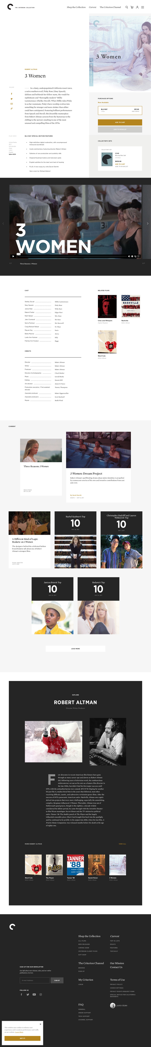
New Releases (84, 944)
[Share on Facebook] (11, 94)
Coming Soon (83, 948)
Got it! (22, 1038)
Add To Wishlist (120, 129)
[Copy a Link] (11, 109)
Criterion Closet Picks (87, 951)
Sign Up (81, 971)
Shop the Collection (76, 7)
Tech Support (84, 1016)
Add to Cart (120, 122)
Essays (72, 497)
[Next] (147, 223)
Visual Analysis (17, 562)
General (81, 1009)
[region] (22, 1033)
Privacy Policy (116, 984)
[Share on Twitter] (11, 99)
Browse (81, 968)
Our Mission (117, 963)
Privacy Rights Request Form (122, 991)
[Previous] (3, 223)
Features (114, 948)
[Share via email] (12, 104)
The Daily (114, 951)
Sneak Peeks (28, 490)
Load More (75, 649)
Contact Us (116, 967)
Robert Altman (31, 69)
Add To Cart (120, 164)
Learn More (19, 1032)
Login (80, 984)
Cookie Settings (116, 988)
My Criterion (85, 979)
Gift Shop (82, 955)
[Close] (40, 1024)
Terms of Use (117, 979)
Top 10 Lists (115, 941)
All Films (82, 941)
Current (92, 7)
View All (122, 844)
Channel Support (85, 1020)
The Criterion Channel (110, 7)
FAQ (80, 1004)
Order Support (84, 1013)
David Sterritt (77, 495)
